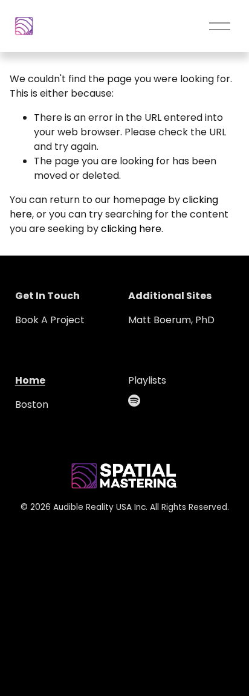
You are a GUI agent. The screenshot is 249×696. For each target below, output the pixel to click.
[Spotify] (134, 401)
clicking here (131, 229)
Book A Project (50, 320)
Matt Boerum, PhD (171, 320)
